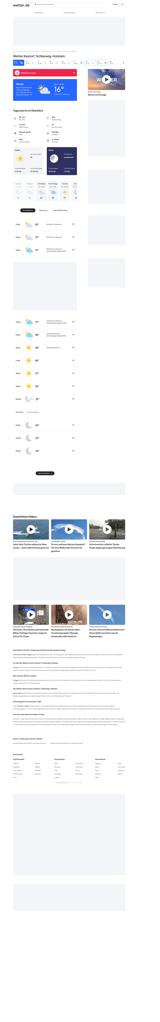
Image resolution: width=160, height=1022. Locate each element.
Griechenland (122, 767)
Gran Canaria (17, 770)
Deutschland (35, 51)
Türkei (97, 770)
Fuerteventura (17, 774)
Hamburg (57, 774)
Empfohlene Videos (25, 516)
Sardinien (38, 774)
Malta (119, 763)
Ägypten (98, 763)
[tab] (27, 210)
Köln (55, 770)
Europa (26, 51)
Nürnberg (79, 774)
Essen (78, 770)
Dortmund (79, 767)
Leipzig (56, 777)
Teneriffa (38, 770)
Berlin (56, 763)
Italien (97, 777)
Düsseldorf (79, 763)
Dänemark (121, 770)
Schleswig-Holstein (48, 51)
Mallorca (16, 763)
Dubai (97, 767)
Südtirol (37, 767)
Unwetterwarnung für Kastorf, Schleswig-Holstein (29, 743)
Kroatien (98, 774)
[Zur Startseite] (22, 4)
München (57, 767)
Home (15, 51)
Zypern (120, 774)
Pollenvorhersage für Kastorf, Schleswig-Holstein (66, 743)
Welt (20, 51)
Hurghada (16, 767)
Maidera (37, 763)
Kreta (15, 777)
